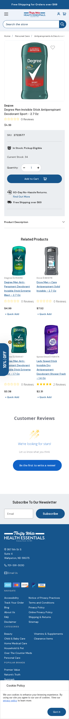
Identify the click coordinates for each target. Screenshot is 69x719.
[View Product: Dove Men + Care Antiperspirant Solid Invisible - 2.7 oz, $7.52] (51, 261)
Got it (56, 711)
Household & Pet (14, 648)
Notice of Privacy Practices (44, 597)
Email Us (13, 573)
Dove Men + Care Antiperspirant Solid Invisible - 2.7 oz (48, 286)
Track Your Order (14, 602)
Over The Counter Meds (18, 653)
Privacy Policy (37, 607)
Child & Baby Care (14, 638)
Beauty (8, 633)
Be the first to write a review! (37, 465)
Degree (8, 105)
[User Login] (59, 14)
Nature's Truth (12, 674)
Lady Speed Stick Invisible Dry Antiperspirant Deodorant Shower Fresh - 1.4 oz (51, 369)
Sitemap (34, 621)
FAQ (6, 617)
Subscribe (50, 514)
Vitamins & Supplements (48, 633)
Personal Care (22, 36)
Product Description (16, 222)
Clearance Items (43, 638)
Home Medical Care (15, 643)
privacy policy (10, 700)
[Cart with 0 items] (64, 14)
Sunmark (9, 679)
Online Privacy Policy (41, 612)
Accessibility (11, 597)
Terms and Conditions (41, 602)
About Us (9, 612)
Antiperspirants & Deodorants (50, 36)
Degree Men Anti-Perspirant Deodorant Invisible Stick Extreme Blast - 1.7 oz (17, 367)
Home (7, 36)
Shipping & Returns (40, 617)
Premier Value (12, 669)
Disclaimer (10, 621)
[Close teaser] (10, 342)
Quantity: (12, 167)
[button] (4, 359)
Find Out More (21, 196)
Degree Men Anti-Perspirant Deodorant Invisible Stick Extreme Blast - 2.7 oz (17, 289)
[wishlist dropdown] (53, 49)
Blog (6, 607)
